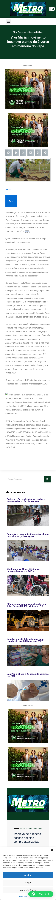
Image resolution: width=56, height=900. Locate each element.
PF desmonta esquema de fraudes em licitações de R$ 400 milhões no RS (26, 605)
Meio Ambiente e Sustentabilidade (28, 32)
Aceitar (28, 875)
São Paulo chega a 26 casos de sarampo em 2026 (28, 675)
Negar (28, 882)
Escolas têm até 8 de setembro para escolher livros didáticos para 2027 (25, 640)
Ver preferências (28, 890)
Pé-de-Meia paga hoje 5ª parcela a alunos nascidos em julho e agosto (28, 535)
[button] (52, 850)
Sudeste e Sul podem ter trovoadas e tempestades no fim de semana (26, 500)
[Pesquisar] (53, 9)
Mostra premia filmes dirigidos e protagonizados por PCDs (23, 570)
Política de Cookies (26, 896)
